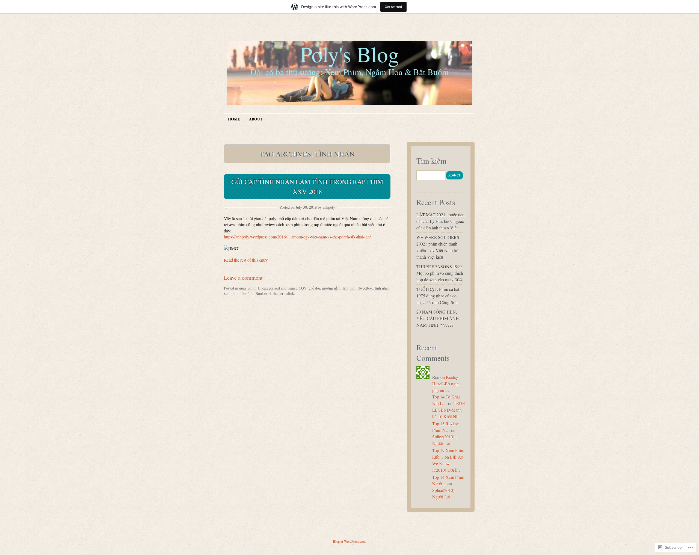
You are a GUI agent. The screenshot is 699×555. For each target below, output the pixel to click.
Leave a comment (243, 277)
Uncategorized (269, 288)
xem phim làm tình (238, 293)
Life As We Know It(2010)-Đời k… (447, 463)
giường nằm (331, 288)
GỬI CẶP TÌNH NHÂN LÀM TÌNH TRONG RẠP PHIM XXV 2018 (307, 186)
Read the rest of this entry (246, 260)
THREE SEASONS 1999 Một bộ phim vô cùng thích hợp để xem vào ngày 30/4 (439, 273)
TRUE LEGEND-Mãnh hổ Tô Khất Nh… (448, 409)
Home (234, 119)
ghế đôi (314, 288)
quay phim (247, 288)
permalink (286, 293)
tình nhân (382, 288)
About (255, 119)
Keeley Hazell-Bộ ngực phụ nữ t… (446, 383)
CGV (302, 288)
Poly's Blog (349, 53)
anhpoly (329, 207)
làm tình (349, 288)
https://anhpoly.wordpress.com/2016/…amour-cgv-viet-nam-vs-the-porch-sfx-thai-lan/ (297, 237)
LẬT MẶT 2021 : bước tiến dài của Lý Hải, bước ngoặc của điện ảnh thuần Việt (440, 221)
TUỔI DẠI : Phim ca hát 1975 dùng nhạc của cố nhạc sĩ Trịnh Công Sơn (437, 295)
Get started (393, 7)
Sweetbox (365, 288)
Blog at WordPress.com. (349, 541)
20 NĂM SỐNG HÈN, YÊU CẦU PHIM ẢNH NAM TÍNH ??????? (437, 318)
